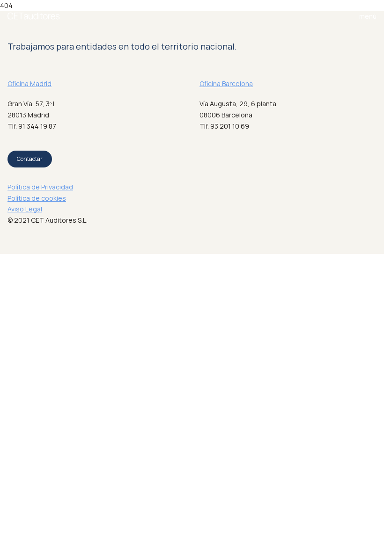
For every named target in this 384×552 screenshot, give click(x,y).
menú (368, 16)
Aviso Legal (24, 208)
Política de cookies (36, 198)
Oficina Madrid (29, 83)
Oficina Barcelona (226, 83)
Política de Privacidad (40, 186)
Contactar (30, 159)
